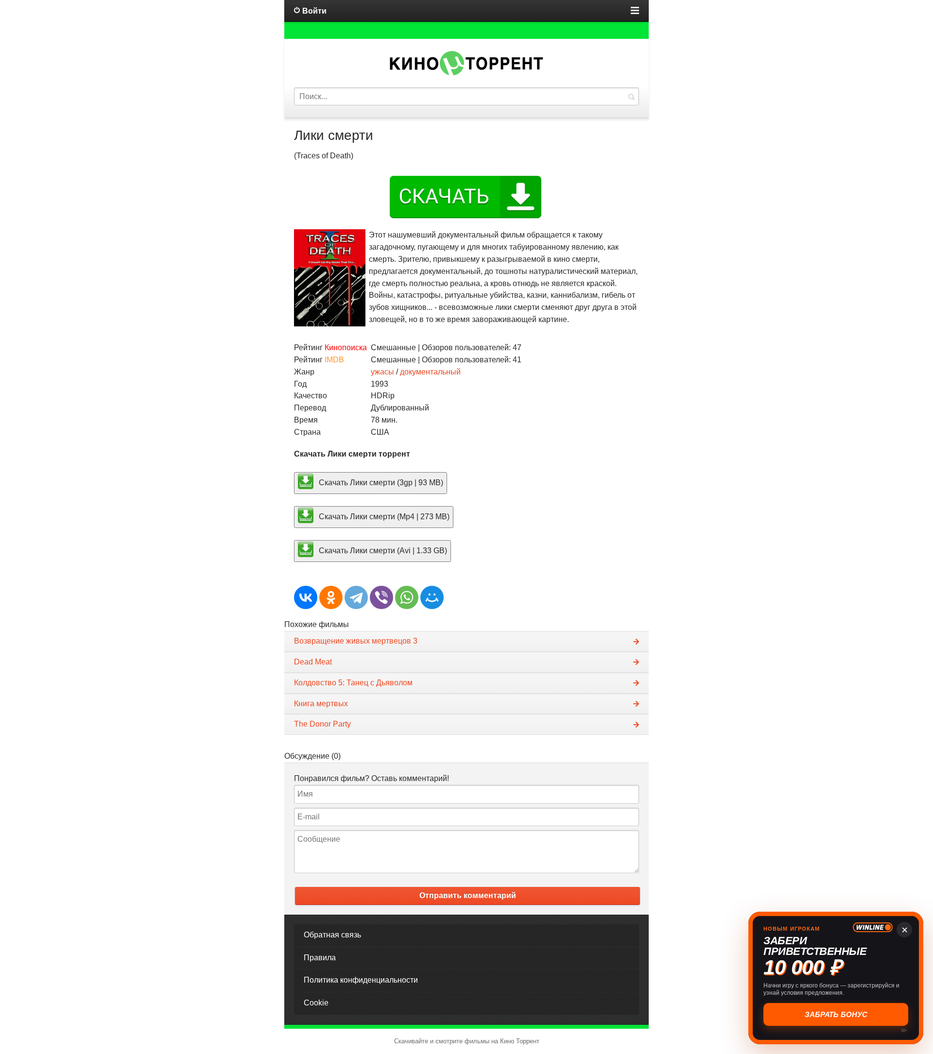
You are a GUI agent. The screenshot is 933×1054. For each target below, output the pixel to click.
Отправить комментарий (467, 895)
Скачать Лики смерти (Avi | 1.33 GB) (382, 550)
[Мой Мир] (432, 597)
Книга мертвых (321, 703)
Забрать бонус (836, 1014)
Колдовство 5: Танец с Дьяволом (353, 683)
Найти (631, 96)
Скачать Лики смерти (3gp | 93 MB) (380, 482)
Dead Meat (313, 662)
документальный (430, 372)
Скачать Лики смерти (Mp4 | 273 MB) (383, 516)
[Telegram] (356, 597)
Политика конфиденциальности (361, 980)
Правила (320, 957)
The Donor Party (322, 724)
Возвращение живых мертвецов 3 (355, 641)
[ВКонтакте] (305, 597)
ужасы (382, 372)
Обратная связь (332, 935)
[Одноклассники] (331, 597)
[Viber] (381, 597)
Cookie (316, 1003)
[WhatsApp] (406, 597)
